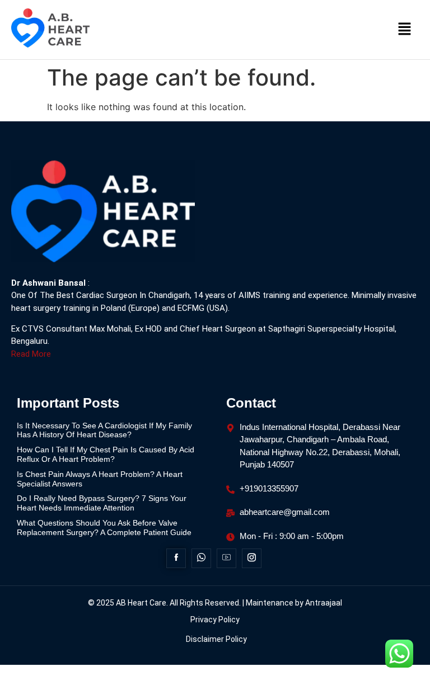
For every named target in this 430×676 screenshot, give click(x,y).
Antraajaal (323, 602)
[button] (405, 29)
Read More (31, 354)
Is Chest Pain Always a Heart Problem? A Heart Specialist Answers (100, 479)
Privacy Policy (215, 619)
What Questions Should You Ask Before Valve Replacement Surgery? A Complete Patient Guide (105, 527)
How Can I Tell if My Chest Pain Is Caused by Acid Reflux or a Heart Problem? (105, 454)
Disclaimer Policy (216, 639)
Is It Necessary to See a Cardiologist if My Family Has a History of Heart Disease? (104, 430)
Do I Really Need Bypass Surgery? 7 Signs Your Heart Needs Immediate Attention (101, 503)
